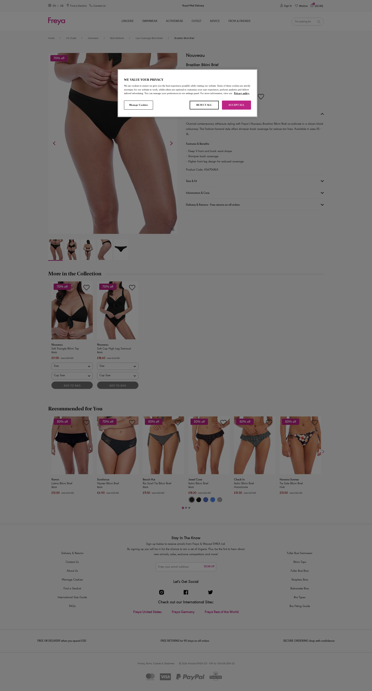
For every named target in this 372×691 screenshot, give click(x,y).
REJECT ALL (204, 105)
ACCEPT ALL (236, 105)
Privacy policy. (242, 93)
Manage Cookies (138, 105)
